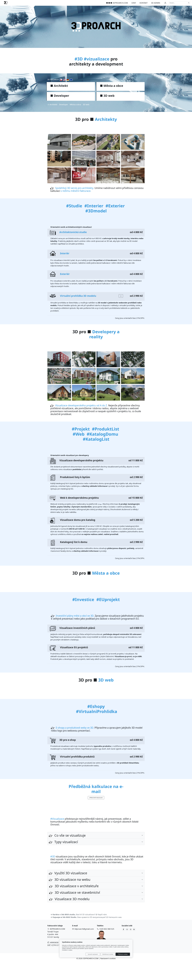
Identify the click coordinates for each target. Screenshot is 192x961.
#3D (79, 59)
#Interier (93, 206)
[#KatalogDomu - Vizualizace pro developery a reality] (108, 376)
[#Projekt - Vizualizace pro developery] (59, 359)
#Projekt (81, 429)
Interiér (64, 253)
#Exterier (115, 206)
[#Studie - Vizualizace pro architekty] (84, 142)
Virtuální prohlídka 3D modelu (78, 295)
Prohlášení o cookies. (67, 950)
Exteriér (65, 274)
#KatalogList (96, 439)
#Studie (74, 206)
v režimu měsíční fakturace (76, 190)
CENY (133, 3)
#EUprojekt (108, 599)
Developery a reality (104, 334)
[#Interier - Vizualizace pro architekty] (108, 159)
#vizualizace (96, 59)
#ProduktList (105, 429)
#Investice (83, 599)
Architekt (53, 104)
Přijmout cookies (123, 954)
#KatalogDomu (102, 434)
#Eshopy (96, 706)
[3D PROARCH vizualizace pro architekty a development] (5, 2)
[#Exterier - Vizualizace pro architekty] (59, 142)
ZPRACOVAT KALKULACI (96, 798)
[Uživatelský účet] (165, 2)
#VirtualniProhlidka (96, 711)
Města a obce (113, 86)
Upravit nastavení (93, 954)
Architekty (106, 119)
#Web (78, 434)
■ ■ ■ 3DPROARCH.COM (117, 3)
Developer (61, 96)
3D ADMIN (155, 3)
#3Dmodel (96, 211)
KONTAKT (144, 3)
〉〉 (120, 296)
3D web (109, 96)
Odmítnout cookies (107, 954)
